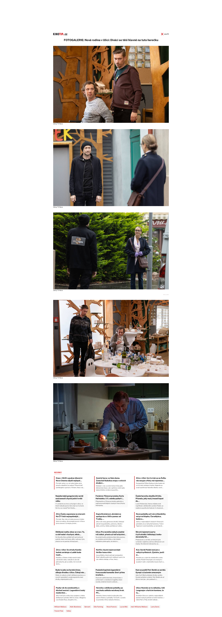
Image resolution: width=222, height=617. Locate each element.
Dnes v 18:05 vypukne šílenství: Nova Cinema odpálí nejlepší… (70, 482)
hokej (69, 611)
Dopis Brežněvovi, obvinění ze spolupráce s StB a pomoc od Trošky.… (110, 520)
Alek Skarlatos (75, 607)
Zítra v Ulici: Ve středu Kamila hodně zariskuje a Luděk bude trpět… (68, 557)
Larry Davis (155, 607)
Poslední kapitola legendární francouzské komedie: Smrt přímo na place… (110, 576)
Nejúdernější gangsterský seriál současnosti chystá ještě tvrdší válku (70, 502)
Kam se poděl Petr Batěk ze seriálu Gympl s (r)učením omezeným (150, 574)
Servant (87, 607)
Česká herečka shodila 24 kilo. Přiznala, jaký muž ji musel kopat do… (150, 502)
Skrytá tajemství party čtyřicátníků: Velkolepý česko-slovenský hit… (150, 538)
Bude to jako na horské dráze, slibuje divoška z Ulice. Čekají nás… (71, 574)
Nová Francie (112, 607)
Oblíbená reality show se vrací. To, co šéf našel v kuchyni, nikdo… (70, 536)
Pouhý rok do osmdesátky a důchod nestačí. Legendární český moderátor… (71, 594)
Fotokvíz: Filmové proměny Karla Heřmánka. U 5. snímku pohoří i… (110, 500)
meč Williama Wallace (139, 607)
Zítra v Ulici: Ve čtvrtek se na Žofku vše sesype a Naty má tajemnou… (151, 482)
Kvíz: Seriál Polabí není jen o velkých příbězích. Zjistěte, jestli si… (150, 556)
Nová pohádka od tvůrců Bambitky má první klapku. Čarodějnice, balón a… (151, 520)
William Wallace (60, 607)
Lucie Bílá (123, 607)
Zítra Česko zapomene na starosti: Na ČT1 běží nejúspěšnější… (70, 518)
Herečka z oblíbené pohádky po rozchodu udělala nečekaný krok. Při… (110, 594)
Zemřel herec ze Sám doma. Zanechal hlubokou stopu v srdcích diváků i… (111, 484)
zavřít (166, 34)
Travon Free (58, 611)
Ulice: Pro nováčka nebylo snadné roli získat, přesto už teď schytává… (111, 536)
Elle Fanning (98, 607)
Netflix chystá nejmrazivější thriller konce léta (110, 554)
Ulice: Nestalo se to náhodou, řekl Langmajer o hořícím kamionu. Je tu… (150, 594)
